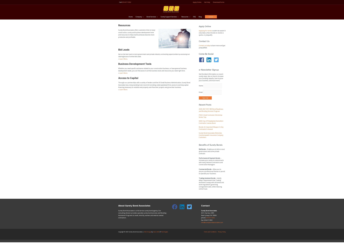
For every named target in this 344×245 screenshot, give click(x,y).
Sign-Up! (205, 98)
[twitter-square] (217, 60)
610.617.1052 (210, 218)
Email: (201, 92)
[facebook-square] (202, 60)
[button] (143, 16)
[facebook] (175, 206)
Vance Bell (156, 232)
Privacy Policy (222, 232)
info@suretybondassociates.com (212, 222)
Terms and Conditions (210, 232)
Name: (201, 86)
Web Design (147, 232)
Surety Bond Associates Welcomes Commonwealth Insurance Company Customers (211, 135)
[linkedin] (209, 60)
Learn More (123, 59)
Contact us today (204, 46)
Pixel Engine (164, 232)
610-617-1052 (126, 2)
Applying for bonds (205, 31)
